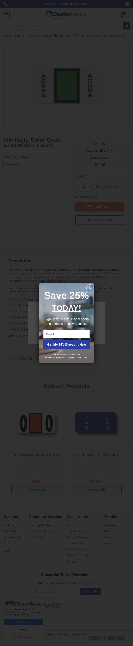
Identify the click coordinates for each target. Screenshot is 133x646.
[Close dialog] (90, 288)
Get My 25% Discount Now (66, 344)
